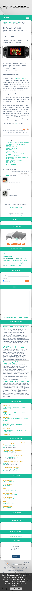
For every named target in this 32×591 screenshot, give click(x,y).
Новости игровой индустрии (12, 265)
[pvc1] (6, 195)
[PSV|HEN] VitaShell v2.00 (13, 155)
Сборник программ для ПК (10, 469)
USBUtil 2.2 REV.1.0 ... (9, 481)
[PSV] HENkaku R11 (12, 164)
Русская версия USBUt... (10, 490)
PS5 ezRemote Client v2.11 (10, 457)
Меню (6, 17)
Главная (5, 22)
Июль (14, 22)
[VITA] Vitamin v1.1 (11, 158)
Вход (20, 207)
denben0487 (13, 536)
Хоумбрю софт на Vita (9, 445)
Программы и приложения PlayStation (13, 130)
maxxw (20, 536)
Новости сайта (8, 253)
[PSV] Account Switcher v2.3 (14, 161)
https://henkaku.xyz (20, 78)
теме (15, 123)
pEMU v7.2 (6, 463)
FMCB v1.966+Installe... (9, 486)
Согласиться (16, 588)
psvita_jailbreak (13, 132)
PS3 (16, 244)
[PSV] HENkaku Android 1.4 (14, 160)
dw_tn (5, 132)
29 (18, 22)
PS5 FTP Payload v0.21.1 (10, 451)
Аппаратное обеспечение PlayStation (15, 263)
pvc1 (4, 447)
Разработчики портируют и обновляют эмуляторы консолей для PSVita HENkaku (17, 144)
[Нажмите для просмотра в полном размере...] (16, 59)
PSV (19, 244)
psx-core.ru (16, 526)
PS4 (12, 244)
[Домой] (16, 6)
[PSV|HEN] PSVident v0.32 (13, 163)
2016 (10, 22)
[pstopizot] (6, 182)
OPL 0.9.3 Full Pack (8, 503)
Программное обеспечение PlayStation (15, 260)
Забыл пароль (13, 282)
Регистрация (14, 207)
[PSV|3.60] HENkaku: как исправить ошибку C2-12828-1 (16, 147)
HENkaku (19, 132)
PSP (23, 244)
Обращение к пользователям (12, 563)
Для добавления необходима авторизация (16, 317)
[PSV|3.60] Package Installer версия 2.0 (17, 157)
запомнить (7, 281)
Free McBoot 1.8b (8, 507)
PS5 (9, 244)
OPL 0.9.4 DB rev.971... (9, 499)
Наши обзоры (8, 256)
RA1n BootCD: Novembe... (10, 494)
